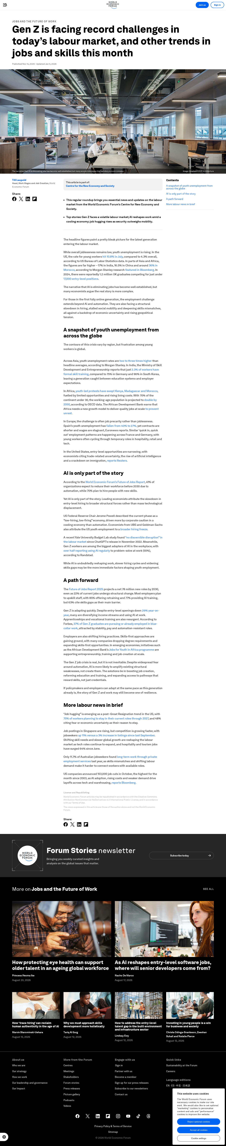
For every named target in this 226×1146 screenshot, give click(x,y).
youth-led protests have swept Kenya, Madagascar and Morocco (116, 391)
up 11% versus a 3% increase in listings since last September (116, 735)
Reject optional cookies (198, 1121)
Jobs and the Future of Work (34, 21)
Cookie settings (198, 1138)
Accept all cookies (198, 1130)
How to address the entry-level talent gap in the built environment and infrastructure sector (138, 1026)
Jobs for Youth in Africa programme (131, 649)
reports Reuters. (117, 460)
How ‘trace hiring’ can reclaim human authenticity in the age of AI (35, 1024)
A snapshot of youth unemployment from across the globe (189, 187)
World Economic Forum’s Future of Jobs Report (115, 482)
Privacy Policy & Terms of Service (113, 1126)
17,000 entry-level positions (80, 278)
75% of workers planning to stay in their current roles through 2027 (105, 718)
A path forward (174, 199)
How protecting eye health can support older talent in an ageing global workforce (60, 965)
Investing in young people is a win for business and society (188, 1024)
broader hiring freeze (133, 529)
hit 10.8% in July (113, 256)
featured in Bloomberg (139, 269)
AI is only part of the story (181, 193)
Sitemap (113, 1131)
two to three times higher (135, 360)
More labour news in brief (180, 204)
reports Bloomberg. (124, 782)
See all (208, 889)
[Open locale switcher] (4, 1137)
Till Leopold (19, 180)
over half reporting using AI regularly (86, 550)
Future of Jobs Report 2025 (86, 589)
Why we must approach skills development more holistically (84, 1024)
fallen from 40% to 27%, (121, 425)
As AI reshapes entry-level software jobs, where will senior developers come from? (163, 965)
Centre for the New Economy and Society (90, 185)
